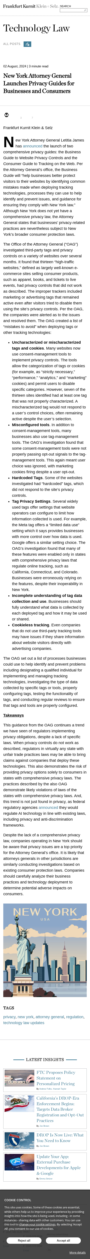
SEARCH (65, 6)
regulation (74, 1017)
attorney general (50, 1017)
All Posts (12, 43)
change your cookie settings (37, 1224)
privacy (9, 1017)
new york (25, 1017)
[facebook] (38, 115)
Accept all (63, 1240)
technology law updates (23, 1023)
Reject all (24, 1240)
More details (77, 1252)
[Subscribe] (27, 44)
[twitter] (17, 115)
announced (32, 146)
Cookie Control (17, 1200)
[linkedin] (27, 115)
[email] (6, 115)
